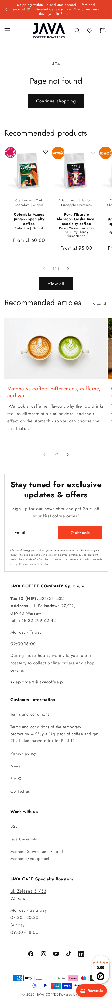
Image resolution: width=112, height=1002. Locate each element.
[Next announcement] (106, 9)
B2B (14, 826)
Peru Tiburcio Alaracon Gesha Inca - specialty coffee (76, 219)
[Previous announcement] (5, 9)
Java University (23, 839)
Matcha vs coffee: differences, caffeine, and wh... (54, 392)
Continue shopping (56, 101)
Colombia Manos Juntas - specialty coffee (29, 219)
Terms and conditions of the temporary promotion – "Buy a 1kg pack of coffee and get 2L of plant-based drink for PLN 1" (54, 734)
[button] (7, 30)
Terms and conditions (29, 714)
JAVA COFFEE (47, 994)
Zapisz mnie (80, 532)
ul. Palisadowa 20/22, (53, 605)
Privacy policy (23, 753)
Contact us (20, 791)
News (15, 766)
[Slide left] (44, 268)
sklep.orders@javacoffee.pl (37, 682)
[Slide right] (68, 268)
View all (56, 283)
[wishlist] (90, 30)
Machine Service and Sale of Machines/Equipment (36, 855)
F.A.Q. (16, 778)
